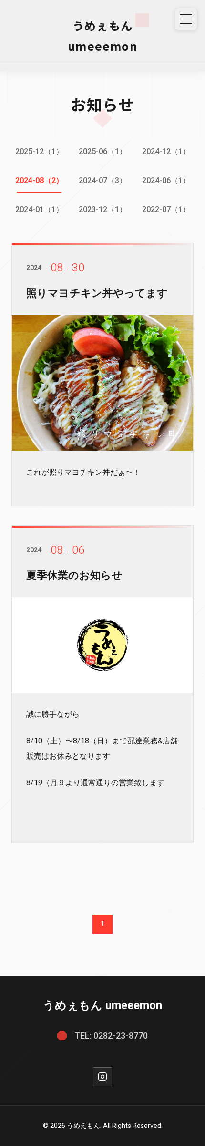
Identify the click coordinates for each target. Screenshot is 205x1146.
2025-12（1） (39, 151)
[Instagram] (102, 1076)
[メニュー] (185, 19)
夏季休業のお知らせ (74, 575)
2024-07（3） (103, 180)
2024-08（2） (39, 180)
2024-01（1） (39, 209)
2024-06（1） (166, 180)
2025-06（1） (103, 151)
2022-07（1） (166, 209)
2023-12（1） (103, 209)
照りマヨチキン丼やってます (97, 293)
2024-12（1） (166, 151)
